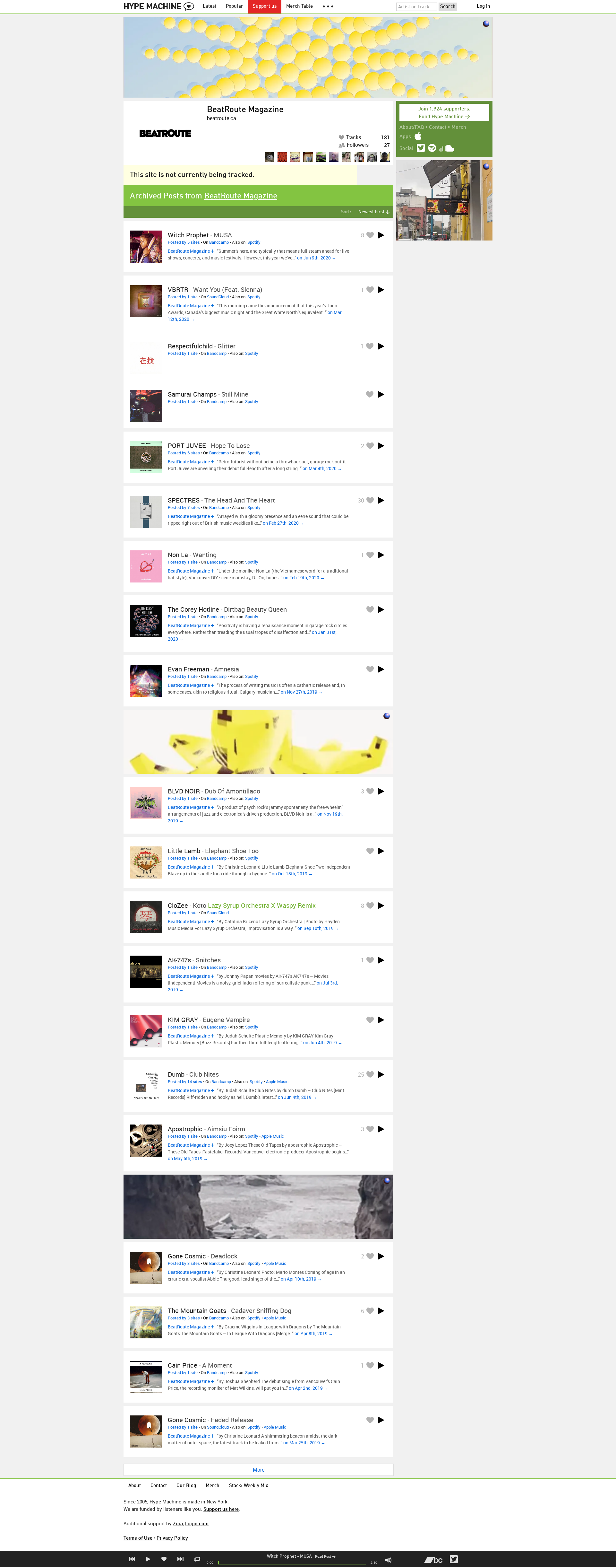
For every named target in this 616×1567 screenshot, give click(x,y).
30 (361, 500)
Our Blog (186, 1486)
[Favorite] (370, 235)
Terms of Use (138, 1538)
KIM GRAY (183, 1019)
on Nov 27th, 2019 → (302, 692)
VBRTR (178, 289)
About (134, 1486)
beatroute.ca (221, 118)
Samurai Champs (192, 394)
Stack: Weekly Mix (248, 1486)
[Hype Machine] (161, 6)
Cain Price (182, 1365)
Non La (178, 554)
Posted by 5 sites (184, 242)
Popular (234, 6)
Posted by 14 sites (185, 1081)
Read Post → (325, 1557)
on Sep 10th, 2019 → (318, 928)
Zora (178, 1523)
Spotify (254, 242)
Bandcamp (219, 242)
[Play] (381, 235)
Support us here (221, 1509)
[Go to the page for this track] (146, 247)
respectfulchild (190, 346)
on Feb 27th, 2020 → (283, 523)
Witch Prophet (281, 1556)
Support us (265, 6)
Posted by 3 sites (184, 1263)
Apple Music (277, 1081)
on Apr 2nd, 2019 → (308, 1388)
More (258, 1469)
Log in (483, 6)
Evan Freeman (188, 669)
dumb (176, 1074)
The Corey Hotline (193, 609)
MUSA (306, 1556)
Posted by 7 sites (184, 507)
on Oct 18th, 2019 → (292, 874)
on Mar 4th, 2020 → (322, 468)
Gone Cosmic (187, 1256)
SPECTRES (184, 500)
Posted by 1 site (183, 297)
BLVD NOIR (184, 791)
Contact (437, 127)
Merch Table (299, 6)
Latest (209, 6)
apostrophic (185, 1129)
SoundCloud (218, 297)
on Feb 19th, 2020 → (304, 577)
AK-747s (179, 960)
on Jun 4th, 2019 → (322, 1042)
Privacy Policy (172, 1538)
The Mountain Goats (197, 1310)
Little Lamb (184, 850)
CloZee (178, 905)
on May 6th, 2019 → (188, 1158)
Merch (458, 127)
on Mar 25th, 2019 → (304, 1443)
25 (361, 1074)
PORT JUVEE (187, 445)
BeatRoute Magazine (245, 110)
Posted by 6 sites (184, 453)
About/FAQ (411, 127)
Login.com (197, 1523)
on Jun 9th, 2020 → (316, 258)
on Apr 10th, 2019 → (301, 1279)
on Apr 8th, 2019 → (314, 1333)
